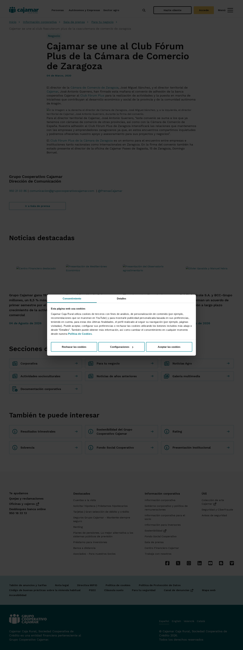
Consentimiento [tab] (72, 298)
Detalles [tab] (121, 298)
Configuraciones (119, 346)
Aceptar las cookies (169, 346)
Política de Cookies (80, 333)
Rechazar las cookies (74, 346)
